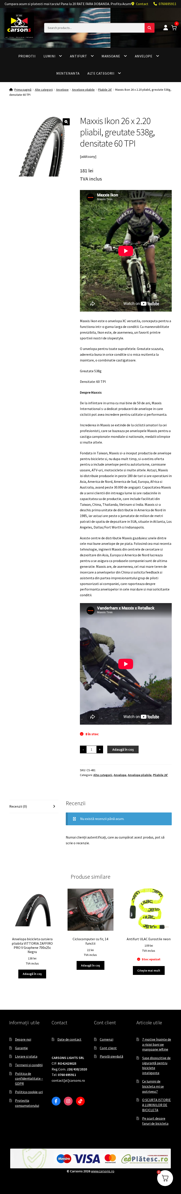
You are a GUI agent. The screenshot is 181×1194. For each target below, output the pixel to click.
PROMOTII (27, 56)
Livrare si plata (26, 1056)
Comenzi (106, 1039)
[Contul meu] (165, 28)
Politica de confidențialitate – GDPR (29, 1078)
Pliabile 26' (105, 90)
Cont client (108, 1048)
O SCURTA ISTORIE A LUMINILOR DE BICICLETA (156, 1105)
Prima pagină (22, 90)
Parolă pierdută (111, 1056)
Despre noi (23, 1039)
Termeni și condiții (29, 1065)
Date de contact (69, 1039)
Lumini (49, 56)
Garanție (21, 1048)
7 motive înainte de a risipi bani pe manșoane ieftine (156, 1044)
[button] (66, 121)
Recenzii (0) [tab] (18, 806)
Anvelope (144, 56)
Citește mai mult (148, 970)
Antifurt (78, 56)
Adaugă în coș (123, 749)
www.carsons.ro (102, 1171)
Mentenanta (68, 73)
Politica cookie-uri (29, 1092)
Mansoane (111, 56)
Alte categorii (100, 73)
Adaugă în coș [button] (32, 974)
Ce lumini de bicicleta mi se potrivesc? (153, 1086)
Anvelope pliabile (83, 90)
